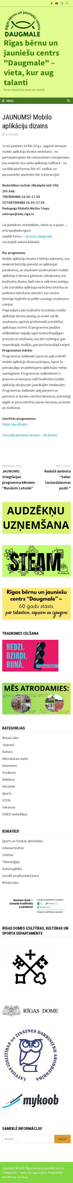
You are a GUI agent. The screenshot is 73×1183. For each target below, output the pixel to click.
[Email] (67, 3)
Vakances (8, 807)
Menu (10, 101)
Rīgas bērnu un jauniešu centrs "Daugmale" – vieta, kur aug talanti (31, 62)
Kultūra (7, 752)
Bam (25, 1177)
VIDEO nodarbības (14, 814)
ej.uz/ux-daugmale (39, 236)
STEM (6, 800)
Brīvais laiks (10, 738)
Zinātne (7, 855)
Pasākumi (9, 772)
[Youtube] (57, 3)
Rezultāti (8, 786)
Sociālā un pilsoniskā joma (20, 876)
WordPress (9, 1177)
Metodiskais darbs (15, 758)
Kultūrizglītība (12, 869)
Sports (6, 793)
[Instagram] (62, 3)
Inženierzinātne (13, 848)
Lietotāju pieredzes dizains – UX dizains (29, 435)
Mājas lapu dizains (15, 424)
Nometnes (9, 765)
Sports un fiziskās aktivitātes (22, 841)
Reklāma (8, 779)
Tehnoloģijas (11, 862)
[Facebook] (52, 3)
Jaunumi (8, 745)
